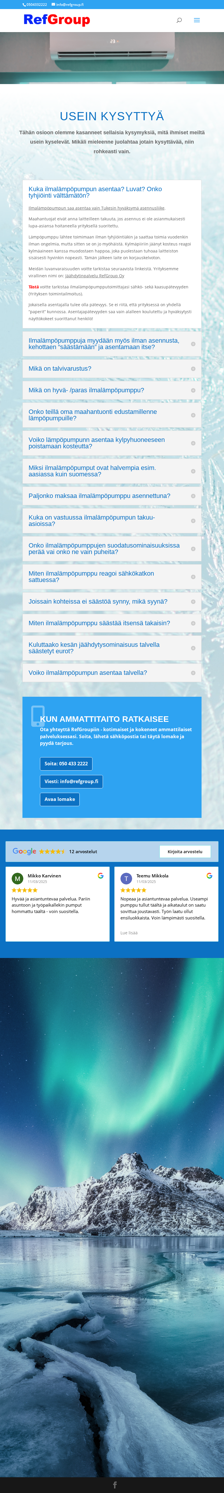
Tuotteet (24, 1150)
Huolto (21, 1160)
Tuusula (23, 1197)
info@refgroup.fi (27, 1078)
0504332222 (37, 4)
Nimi (19, 1281)
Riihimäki (23, 1207)
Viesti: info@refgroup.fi (71, 781)
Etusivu (22, 1140)
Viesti (20, 1376)
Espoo (20, 1187)
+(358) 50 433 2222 (31, 1049)
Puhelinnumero (35, 1312)
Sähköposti (29, 1344)
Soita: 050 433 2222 (66, 763)
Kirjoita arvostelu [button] (185, 851)
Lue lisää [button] (129, 932)
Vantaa (21, 1177)
